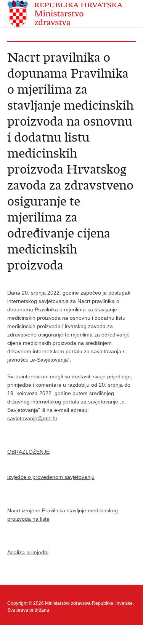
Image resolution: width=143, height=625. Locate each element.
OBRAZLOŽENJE (28, 452)
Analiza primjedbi (27, 552)
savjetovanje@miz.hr (32, 418)
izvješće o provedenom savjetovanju (51, 477)
